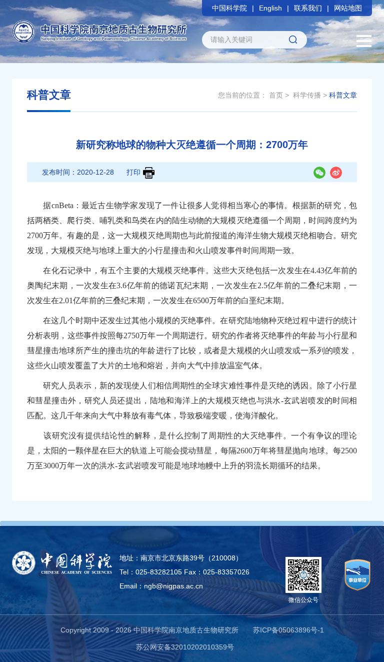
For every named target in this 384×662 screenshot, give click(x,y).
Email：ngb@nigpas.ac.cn (161, 586)
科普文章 (343, 95)
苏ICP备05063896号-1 (288, 630)
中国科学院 (229, 8)
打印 (133, 172)
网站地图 (348, 8)
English (270, 8)
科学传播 (307, 95)
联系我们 (308, 8)
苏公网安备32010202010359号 (185, 647)
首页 (276, 95)
